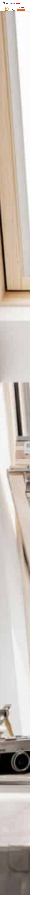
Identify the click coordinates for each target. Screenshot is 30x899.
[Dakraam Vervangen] (11, 3)
